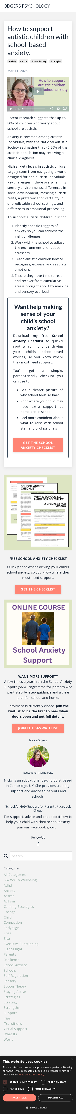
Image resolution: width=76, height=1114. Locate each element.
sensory (10, 981)
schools (10, 970)
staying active (15, 991)
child (8, 917)
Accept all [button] (20, 1097)
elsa (7, 938)
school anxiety (39, 61)
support (10, 1013)
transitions (13, 1023)
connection (13, 922)
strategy (10, 1002)
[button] (38, 1107)
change (9, 912)
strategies (56, 61)
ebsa (7, 933)
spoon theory (15, 986)
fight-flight (13, 949)
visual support (15, 1029)
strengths (12, 1007)
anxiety (12, 61)
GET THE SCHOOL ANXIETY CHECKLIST (38, 445)
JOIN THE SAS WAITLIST (38, 728)
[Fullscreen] (65, 109)
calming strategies (19, 906)
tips (7, 1018)
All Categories (15, 874)
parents (10, 954)
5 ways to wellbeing (20, 880)
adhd (8, 885)
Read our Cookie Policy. (32, 1074)
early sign (11, 928)
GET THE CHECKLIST (38, 589)
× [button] (71, 1059)
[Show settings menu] (58, 109)
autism (23, 61)
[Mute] (51, 109)
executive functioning (21, 944)
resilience (11, 959)
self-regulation (16, 975)
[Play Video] (10, 109)
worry (8, 1039)
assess (9, 896)
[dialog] (38, 1085)
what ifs (10, 1034)
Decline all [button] (55, 1097)
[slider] (34, 109)
